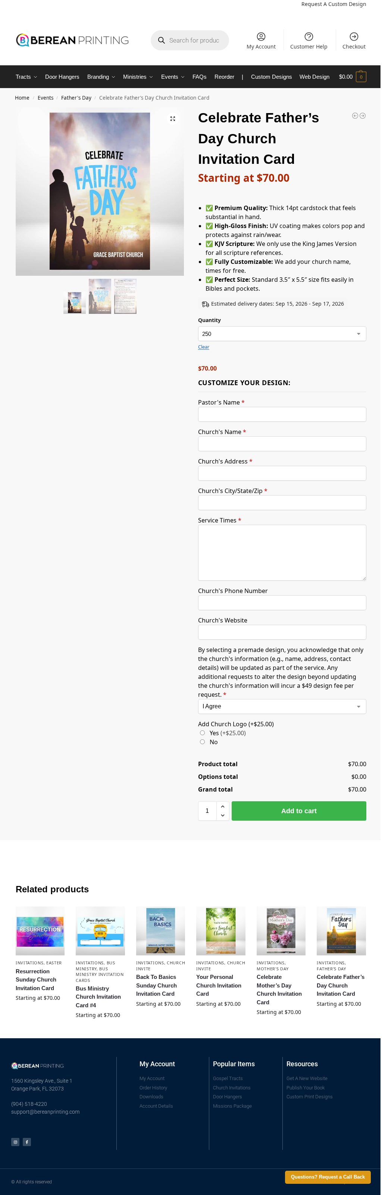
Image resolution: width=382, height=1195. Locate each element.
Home (22, 97)
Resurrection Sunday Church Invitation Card (36, 979)
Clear (203, 346)
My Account (261, 46)
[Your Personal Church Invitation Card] (220, 931)
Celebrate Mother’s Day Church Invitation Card (279, 989)
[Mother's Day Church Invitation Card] (362, 115)
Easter (54, 962)
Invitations (30, 962)
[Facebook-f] (27, 1142)
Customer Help (309, 46)
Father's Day (76, 97)
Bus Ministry (95, 965)
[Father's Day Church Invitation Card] (355, 115)
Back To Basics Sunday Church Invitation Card (156, 985)
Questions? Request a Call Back (328, 1177)
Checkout (354, 46)
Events (45, 97)
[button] (352, 77)
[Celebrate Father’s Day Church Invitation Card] (341, 931)
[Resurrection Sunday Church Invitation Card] (40, 931)
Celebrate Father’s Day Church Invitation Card (340, 985)
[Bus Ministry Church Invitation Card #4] (100, 931)
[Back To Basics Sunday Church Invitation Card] (160, 931)
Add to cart (299, 811)
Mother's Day (272, 968)
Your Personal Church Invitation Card (218, 985)
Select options (40, 1013)
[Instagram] (15, 1142)
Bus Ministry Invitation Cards (99, 974)
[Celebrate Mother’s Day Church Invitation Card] (281, 931)
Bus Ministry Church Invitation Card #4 (98, 996)
